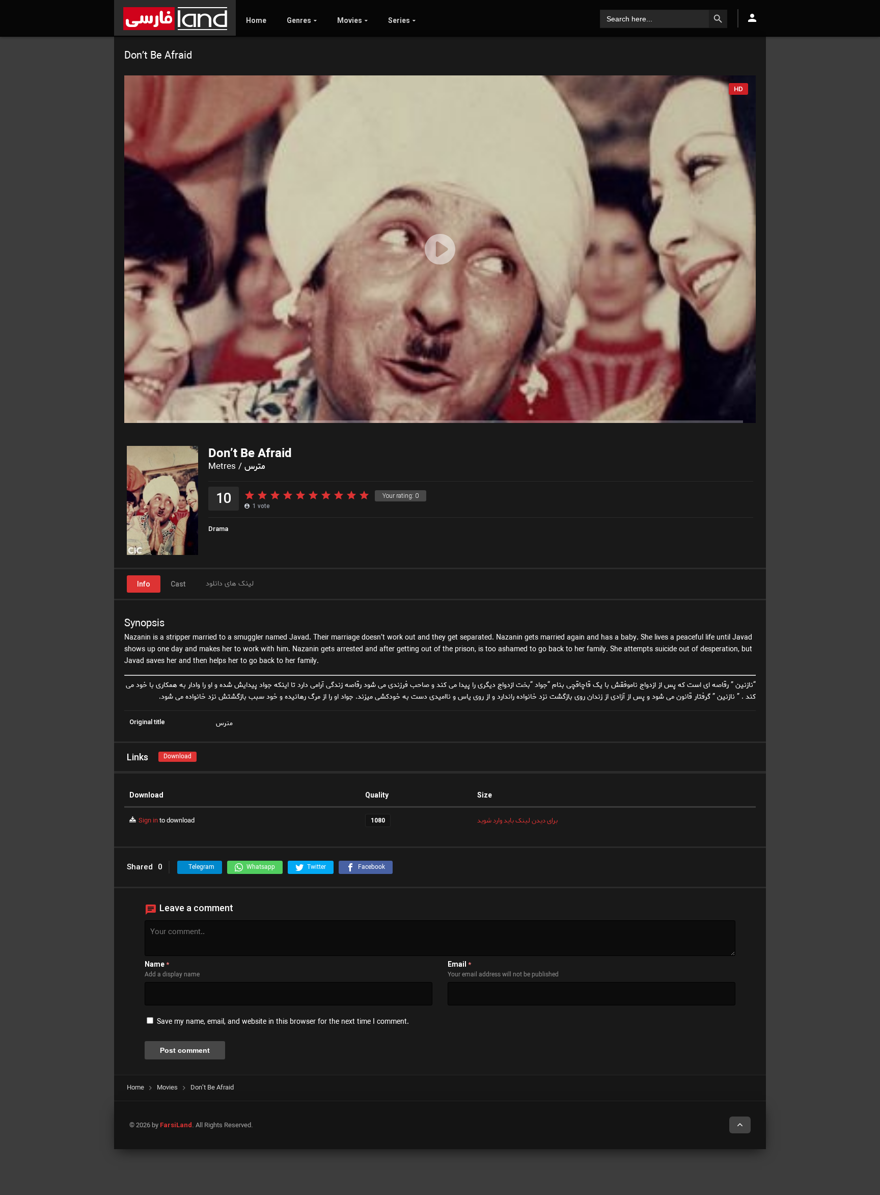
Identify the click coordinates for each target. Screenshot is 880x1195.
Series (399, 20)
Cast (178, 584)
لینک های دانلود (230, 584)
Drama (218, 528)
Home (256, 20)
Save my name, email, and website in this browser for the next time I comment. (283, 1022)
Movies (349, 20)
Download (177, 756)
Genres (299, 20)
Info (143, 584)
